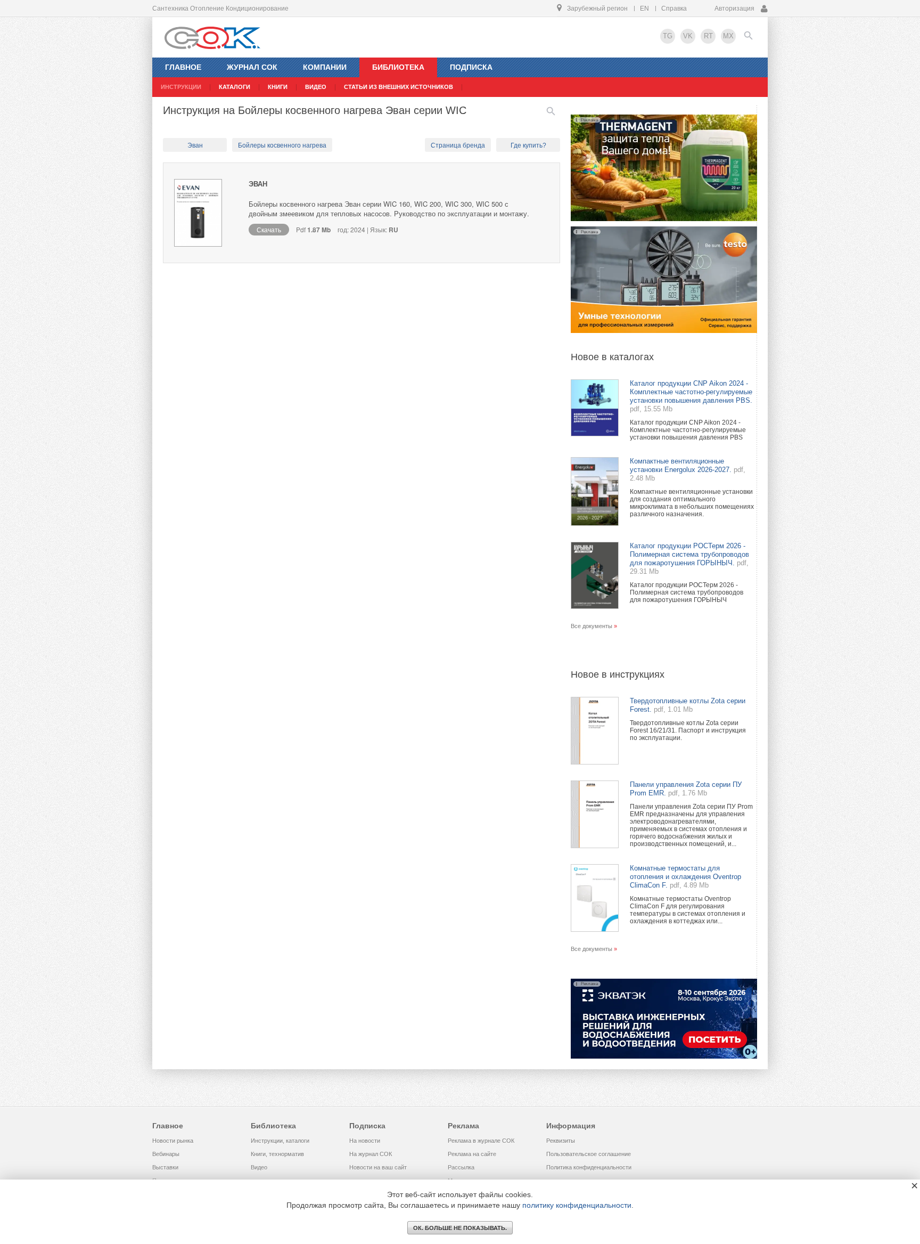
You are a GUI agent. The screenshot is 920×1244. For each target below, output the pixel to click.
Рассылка (461, 1167)
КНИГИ (278, 87)
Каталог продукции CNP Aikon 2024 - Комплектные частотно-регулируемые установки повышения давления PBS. (691, 391)
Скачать (269, 229)
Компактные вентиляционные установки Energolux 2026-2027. (681, 465)
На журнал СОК (370, 1154)
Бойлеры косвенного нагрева (282, 145)
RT (708, 36)
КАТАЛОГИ (234, 87)
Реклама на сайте (472, 1154)
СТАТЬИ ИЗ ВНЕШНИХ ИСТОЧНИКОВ (398, 87)
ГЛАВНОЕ (183, 67)
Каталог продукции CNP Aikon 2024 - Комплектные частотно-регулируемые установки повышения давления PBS (688, 430)
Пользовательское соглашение (588, 1154)
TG (667, 36)
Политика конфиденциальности (588, 1167)
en (644, 8)
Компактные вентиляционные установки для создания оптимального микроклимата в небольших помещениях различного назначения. (692, 503)
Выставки (165, 1167)
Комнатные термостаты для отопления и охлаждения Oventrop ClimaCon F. (685, 876)
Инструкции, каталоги (280, 1140)
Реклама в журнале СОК (481, 1140)
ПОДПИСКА (471, 67)
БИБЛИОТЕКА (398, 67)
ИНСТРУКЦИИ (181, 87)
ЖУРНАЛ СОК (252, 67)
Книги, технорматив (277, 1154)
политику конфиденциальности (576, 1205)
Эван (195, 145)
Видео (259, 1167)
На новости (364, 1140)
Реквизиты (560, 1140)
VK (688, 36)
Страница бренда (458, 145)
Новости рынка (172, 1140)
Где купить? (528, 145)
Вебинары (165, 1154)
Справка (674, 8)
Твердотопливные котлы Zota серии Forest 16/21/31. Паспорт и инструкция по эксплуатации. (688, 730)
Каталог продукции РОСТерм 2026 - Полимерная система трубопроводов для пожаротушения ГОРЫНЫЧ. (689, 554)
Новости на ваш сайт (378, 1167)
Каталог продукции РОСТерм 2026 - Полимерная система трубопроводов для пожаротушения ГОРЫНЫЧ (686, 592)
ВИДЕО (315, 87)
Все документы (591, 626)
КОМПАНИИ (325, 67)
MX (728, 36)
